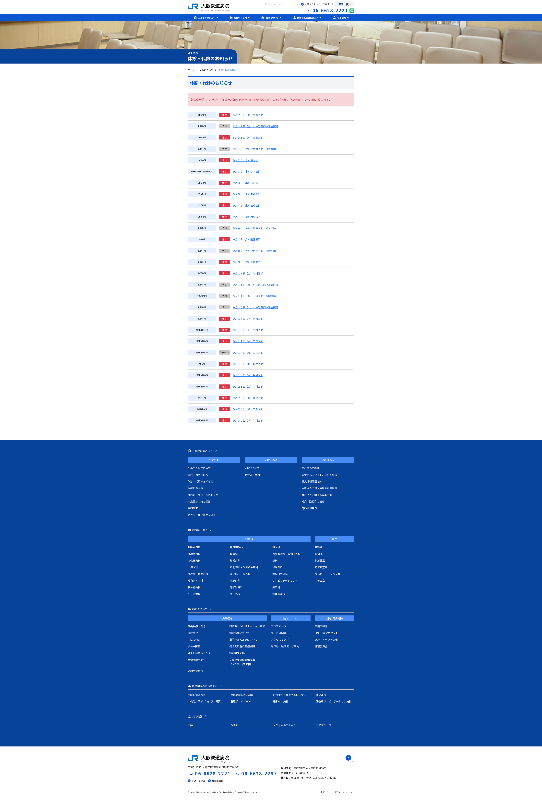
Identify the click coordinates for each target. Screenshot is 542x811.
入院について (252, 468)
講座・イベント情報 (326, 639)
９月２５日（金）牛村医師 (248, 386)
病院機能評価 (237, 653)
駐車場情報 (217, 780)
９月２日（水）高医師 (245, 160)
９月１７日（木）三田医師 (248, 341)
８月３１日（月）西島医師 (248, 137)
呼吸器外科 (236, 587)
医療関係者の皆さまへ (307, 17)
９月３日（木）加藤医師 (247, 194)
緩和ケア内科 (195, 580)
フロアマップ (278, 626)
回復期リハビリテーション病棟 (247, 626)
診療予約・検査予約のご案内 (289, 694)
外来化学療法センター (200, 653)
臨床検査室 (321, 567)
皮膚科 (234, 554)
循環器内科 (194, 554)
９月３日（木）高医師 (245, 183)
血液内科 (193, 567)
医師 (190, 725)
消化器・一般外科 (240, 574)
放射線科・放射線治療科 (244, 567)
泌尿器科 (277, 567)
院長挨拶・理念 (197, 626)
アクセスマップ (280, 639)
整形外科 (235, 594)
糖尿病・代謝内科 (198, 574)
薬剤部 (318, 554)
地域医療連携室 (197, 694)
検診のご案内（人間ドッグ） (204, 495)
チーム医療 (194, 646)
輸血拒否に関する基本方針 (317, 495)
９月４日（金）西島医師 (247, 217)
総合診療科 (194, 594)
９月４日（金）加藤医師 (247, 205)
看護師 (234, 725)
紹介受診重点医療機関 (242, 646)
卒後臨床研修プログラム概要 (204, 701)
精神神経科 (236, 547)
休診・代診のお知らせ (200, 481)
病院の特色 (194, 639)
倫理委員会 (321, 646)
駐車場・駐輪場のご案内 (285, 646)
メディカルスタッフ (284, 725)
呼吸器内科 (194, 547)
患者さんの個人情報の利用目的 (319, 488)
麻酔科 (276, 587)
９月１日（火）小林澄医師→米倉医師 (254, 149)
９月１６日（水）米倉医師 (248, 318)
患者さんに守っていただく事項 (319, 475)
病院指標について (239, 633)
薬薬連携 (321, 694)
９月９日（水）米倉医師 (247, 262)
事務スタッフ (323, 725)
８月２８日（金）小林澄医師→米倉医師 (255, 126)
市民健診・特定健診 (199, 501)
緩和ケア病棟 (195, 671)
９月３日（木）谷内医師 (247, 171)
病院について (272, 17)
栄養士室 (320, 580)
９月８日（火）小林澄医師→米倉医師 (254, 250)
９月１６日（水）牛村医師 (248, 330)
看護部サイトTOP (240, 701)
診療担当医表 (195, 488)
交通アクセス (311, 4)
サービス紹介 (278, 633)
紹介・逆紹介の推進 (313, 501)
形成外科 (235, 560)
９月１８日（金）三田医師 (248, 352)
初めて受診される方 (199, 468)
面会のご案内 (252, 475)
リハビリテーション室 (327, 574)
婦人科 (276, 547)
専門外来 (193, 508)
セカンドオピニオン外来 (202, 515)
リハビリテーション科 (285, 580)
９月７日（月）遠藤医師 (247, 239)
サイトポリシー (324, 792)
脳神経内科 (194, 587)
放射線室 (320, 560)
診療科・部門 (240, 17)
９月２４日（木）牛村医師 (248, 375)
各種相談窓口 (309, 508)
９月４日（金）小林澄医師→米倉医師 (254, 228)
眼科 (274, 560)
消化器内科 (194, 560)
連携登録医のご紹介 (241, 694)
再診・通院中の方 (198, 475)
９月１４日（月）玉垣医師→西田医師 (254, 296)
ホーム (191, 70)
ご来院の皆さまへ (206, 17)
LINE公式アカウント (326, 633)
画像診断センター (198, 659)
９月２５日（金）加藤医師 (248, 398)
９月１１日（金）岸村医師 (248, 273)
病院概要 (193, 633)
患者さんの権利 (310, 468)
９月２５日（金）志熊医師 (248, 409)
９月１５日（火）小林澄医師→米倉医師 (255, 307)
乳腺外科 (235, 580)
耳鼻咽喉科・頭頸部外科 (286, 554)
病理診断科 (278, 594)
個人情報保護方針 (312, 481)
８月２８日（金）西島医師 (248, 115)
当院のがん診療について (243, 639)
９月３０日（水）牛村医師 (248, 420)
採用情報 (341, 17)
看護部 (318, 547)
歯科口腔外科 (280, 574)
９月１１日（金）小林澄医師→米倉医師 (255, 284)
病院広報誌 (321, 626)
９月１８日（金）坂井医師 (248, 364)
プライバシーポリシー (344, 792)
